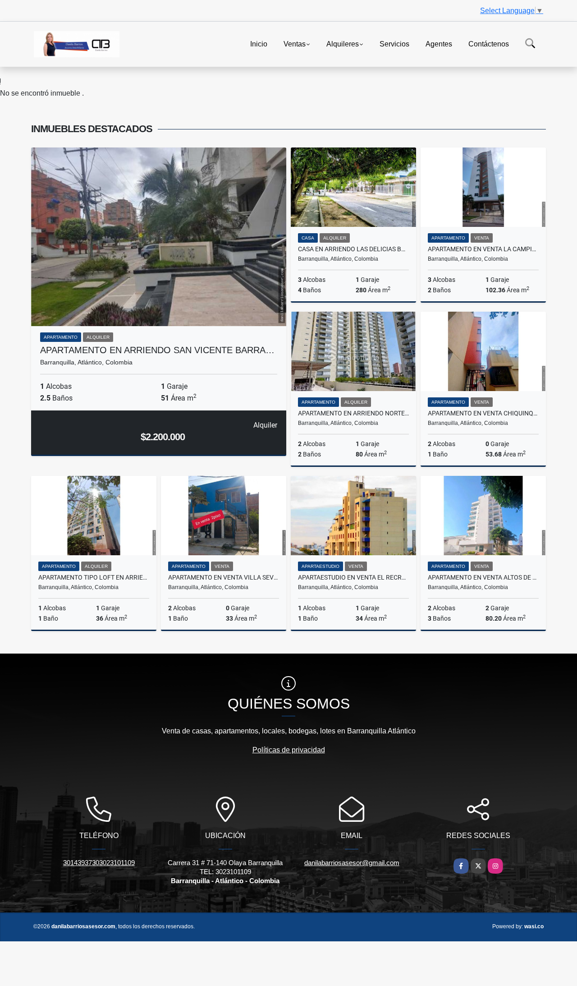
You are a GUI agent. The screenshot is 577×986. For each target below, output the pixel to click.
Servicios (394, 43)
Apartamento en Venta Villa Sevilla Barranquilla (223, 577)
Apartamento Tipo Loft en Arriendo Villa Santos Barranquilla (93, 577)
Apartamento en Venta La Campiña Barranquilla (483, 249)
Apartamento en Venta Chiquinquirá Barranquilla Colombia (483, 413)
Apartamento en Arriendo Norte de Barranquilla (353, 413)
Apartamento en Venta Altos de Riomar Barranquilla (483, 577)
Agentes (439, 43)
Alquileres (342, 43)
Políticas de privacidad (288, 750)
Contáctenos (488, 43)
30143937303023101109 (99, 862)
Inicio (258, 43)
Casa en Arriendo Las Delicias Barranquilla (353, 249)
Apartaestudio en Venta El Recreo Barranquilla (353, 577)
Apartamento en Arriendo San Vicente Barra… (157, 350)
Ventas (295, 43)
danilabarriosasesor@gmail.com (351, 862)
